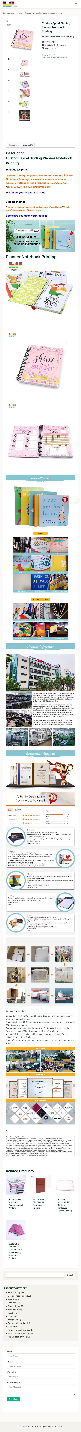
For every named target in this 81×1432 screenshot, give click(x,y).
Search (70, 1275)
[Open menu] (76, 4)
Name (9, 1351)
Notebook (52, 55)
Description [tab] (14, 145)
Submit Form (13, 1399)
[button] (7, 21)
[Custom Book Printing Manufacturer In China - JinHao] (10, 4)
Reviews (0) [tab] (28, 145)
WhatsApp (11, 1372)
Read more (13, 1214)
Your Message (13, 1382)
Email (9, 1362)
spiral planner (62, 57)
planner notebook (51, 57)
